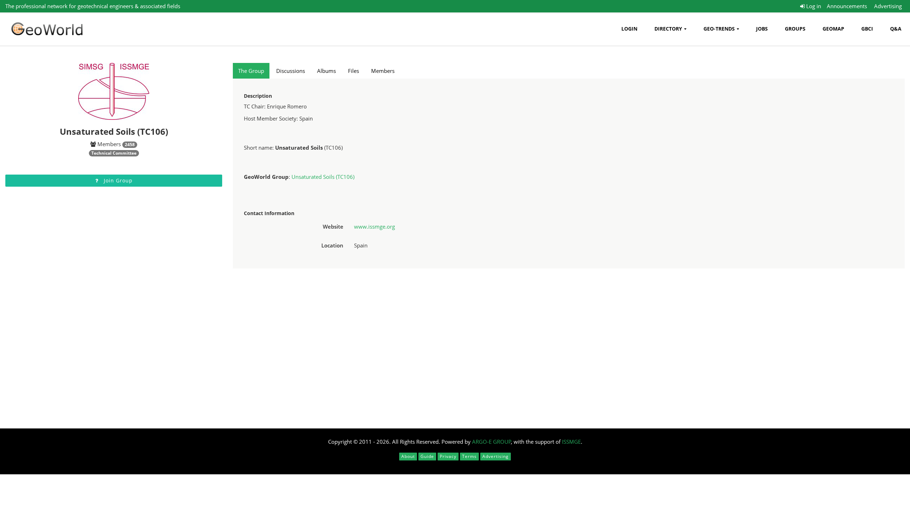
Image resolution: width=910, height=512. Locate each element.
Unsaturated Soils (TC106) (322, 176)
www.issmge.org (374, 226)
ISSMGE (571, 441)
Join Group (117, 180)
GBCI (867, 28)
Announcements (847, 6)
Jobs (762, 28)
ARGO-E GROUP (491, 441)
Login (629, 28)
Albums (326, 70)
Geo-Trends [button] (719, 28)
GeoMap (833, 28)
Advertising (888, 6)
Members (383, 70)
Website (333, 226)
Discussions (290, 70)
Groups (795, 28)
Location (332, 245)
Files (353, 70)
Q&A (895, 28)
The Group (251, 70)
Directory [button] (668, 28)
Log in (813, 6)
